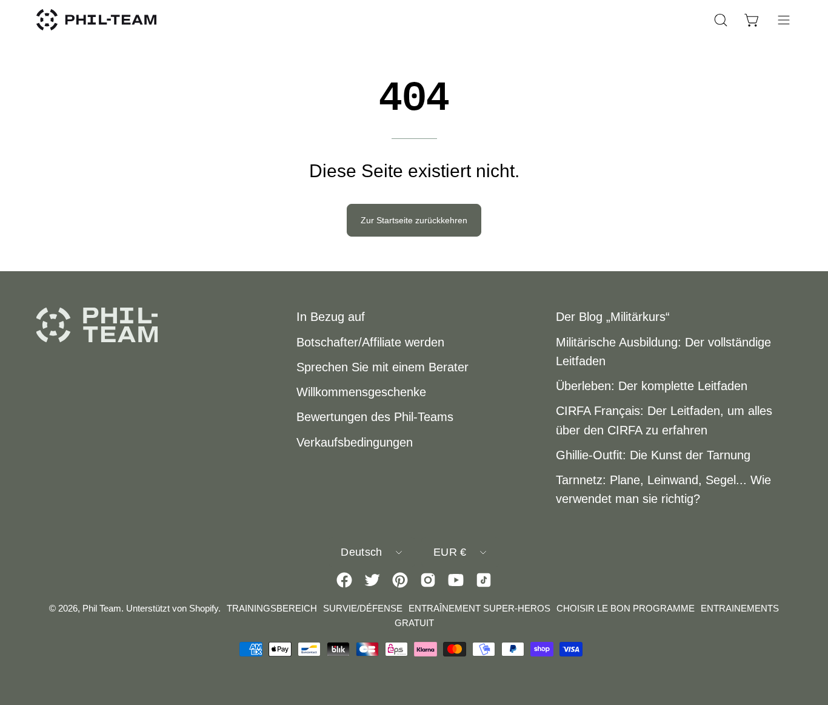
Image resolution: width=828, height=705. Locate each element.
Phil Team (101, 608)
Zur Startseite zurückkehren (414, 220)
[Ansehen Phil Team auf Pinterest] (400, 580)
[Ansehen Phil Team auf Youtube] (456, 580)
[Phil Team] (97, 19)
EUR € (450, 552)
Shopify (203, 608)
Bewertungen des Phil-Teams (374, 416)
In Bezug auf (330, 316)
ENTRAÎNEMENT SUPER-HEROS (479, 608)
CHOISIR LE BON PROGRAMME (625, 608)
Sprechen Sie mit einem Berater (382, 367)
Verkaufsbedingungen (354, 442)
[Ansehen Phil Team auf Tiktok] (484, 580)
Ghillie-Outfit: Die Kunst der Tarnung (653, 455)
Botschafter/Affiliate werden (370, 342)
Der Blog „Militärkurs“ (613, 316)
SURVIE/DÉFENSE (362, 608)
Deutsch (361, 552)
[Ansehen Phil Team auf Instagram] (428, 580)
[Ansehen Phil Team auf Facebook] (344, 580)
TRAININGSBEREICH (272, 608)
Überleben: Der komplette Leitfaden (651, 386)
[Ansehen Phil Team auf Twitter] (372, 580)
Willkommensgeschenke (361, 392)
